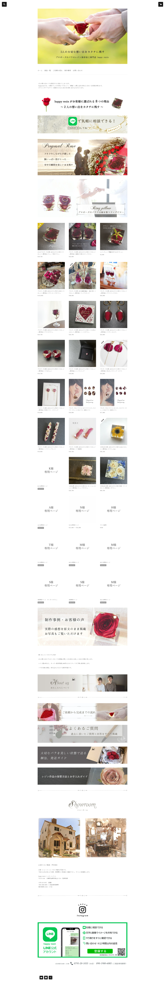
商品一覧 (47, 70)
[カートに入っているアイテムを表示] (160, 4)
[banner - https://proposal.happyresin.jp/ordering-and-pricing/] (82, 712)
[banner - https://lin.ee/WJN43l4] (82, 940)
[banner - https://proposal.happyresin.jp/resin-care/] (82, 776)
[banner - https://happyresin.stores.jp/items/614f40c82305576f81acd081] (82, 198)
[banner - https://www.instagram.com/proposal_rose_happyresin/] (82, 910)
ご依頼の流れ (58, 70)
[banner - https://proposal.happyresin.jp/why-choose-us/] (82, 103)
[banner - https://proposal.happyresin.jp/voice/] (82, 627)
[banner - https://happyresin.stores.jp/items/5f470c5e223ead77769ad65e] (82, 156)
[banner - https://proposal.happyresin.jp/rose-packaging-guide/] (82, 755)
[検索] (4, 4)
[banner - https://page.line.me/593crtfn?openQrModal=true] (82, 124)
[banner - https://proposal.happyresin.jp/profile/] (82, 683)
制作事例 (67, 70)
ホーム (40, 70)
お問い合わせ (78, 70)
